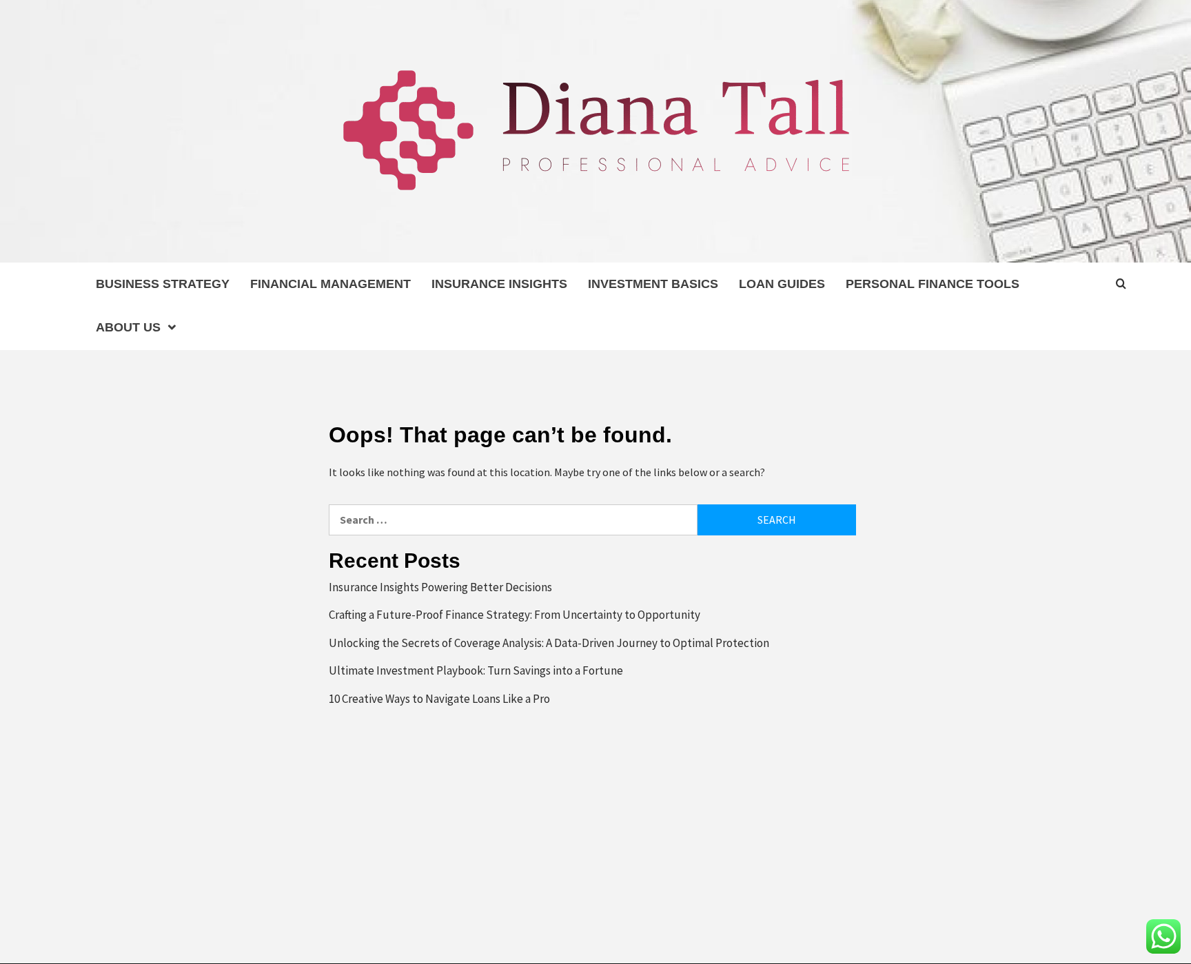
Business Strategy (163, 284)
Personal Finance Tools (932, 284)
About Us (128, 327)
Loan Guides (782, 284)
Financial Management (330, 284)
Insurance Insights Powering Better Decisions (440, 587)
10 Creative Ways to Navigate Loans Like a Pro (439, 698)
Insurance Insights (499, 284)
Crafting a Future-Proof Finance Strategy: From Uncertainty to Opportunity (514, 614)
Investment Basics (653, 284)
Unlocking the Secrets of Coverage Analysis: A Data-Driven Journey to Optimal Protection (549, 642)
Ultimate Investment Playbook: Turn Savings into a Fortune (476, 670)
